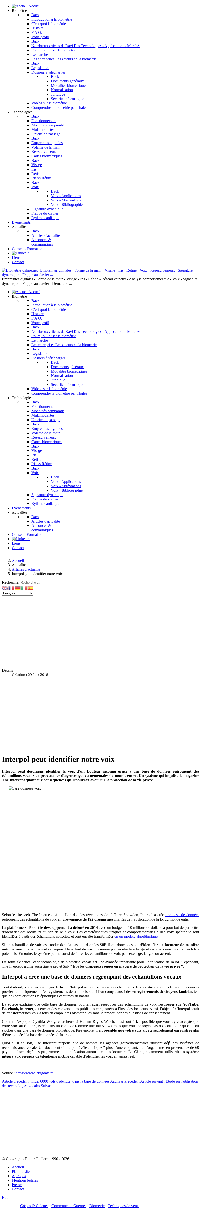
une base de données (182, 915)
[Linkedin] (21, 253)
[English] (5, 588)
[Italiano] (24, 588)
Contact (18, 1189)
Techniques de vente (123, 1206)
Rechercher (11, 582)
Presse (17, 1185)
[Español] (30, 588)
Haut (6, 1197)
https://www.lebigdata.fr (34, 1073)
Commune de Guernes (68, 1206)
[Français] (11, 588)
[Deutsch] (18, 588)
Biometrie (97, 1206)
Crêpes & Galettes (34, 1206)
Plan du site (21, 1171)
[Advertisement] (100, 630)
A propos (19, 1176)
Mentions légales (25, 1180)
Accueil (18, 1167)
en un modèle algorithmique (136, 936)
